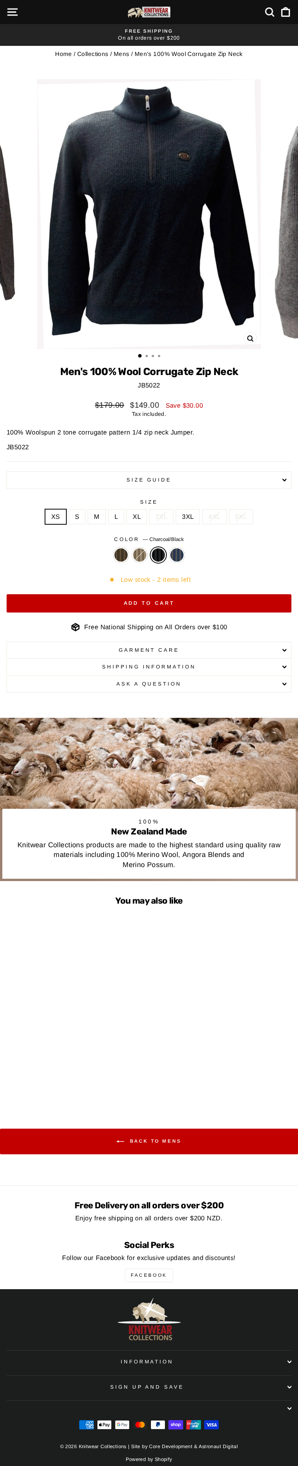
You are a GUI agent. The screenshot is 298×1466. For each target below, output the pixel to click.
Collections (93, 54)
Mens (122, 54)
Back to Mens (154, 1141)
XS (55, 516)
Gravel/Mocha (121, 555)
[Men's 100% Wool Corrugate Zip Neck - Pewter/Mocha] (75, 1083)
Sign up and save (147, 1387)
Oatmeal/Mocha (139, 555)
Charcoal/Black (158, 555)
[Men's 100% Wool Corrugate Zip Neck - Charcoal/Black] (66, 1083)
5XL (241, 516)
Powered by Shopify (149, 1459)
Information (147, 1362)
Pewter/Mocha (177, 555)
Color (149, 539)
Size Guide (149, 480)
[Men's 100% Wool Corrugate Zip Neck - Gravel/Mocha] (48, 1083)
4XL (214, 516)
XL (137, 516)
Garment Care (149, 650)
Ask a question (149, 684)
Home (63, 54)
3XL (188, 516)
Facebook (149, 1275)
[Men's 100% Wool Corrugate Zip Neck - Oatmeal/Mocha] (57, 1083)
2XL (161, 516)
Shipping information (149, 667)
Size (149, 502)
